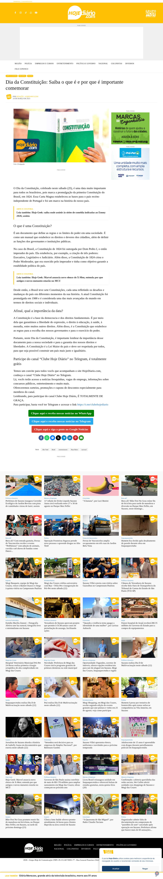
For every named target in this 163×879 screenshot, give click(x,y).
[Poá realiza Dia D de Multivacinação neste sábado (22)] (62, 687)
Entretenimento (49, 580)
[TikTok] (26, 13)
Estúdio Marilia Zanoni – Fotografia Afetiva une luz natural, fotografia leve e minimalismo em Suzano (23, 625)
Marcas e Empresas (50, 498)
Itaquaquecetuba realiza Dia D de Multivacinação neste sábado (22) (21, 703)
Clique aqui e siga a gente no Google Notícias (61, 429)
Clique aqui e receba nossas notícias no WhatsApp (61, 413)
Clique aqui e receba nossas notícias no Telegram (61, 421)
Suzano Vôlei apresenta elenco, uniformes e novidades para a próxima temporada (100, 745)
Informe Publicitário (12, 620)
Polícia (46, 538)
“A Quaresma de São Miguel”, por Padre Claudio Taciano (98, 820)
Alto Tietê (45, 449)
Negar (145, 868)
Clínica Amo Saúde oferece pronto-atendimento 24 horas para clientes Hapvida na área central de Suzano (60, 822)
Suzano (85, 580)
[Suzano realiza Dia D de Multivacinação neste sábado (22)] (139, 647)
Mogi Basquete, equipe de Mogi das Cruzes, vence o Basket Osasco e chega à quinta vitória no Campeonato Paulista (24, 586)
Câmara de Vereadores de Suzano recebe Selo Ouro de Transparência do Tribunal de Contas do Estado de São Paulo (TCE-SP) (138, 587)
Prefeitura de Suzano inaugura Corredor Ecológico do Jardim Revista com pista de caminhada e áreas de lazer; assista (24, 503)
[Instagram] (21, 13)
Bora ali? (124, 498)
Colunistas (86, 498)
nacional (84, 449)
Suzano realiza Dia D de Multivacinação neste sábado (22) (136, 664)
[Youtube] (36, 13)
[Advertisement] (81, 43)
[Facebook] (15, 13)
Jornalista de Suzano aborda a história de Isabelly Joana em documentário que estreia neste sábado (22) (23, 745)
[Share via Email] (81, 437)
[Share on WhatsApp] (46, 437)
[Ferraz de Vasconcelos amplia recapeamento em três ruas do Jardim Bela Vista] (101, 525)
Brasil (53, 449)
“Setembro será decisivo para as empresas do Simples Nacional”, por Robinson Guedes (60, 745)
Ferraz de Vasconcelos (90, 538)
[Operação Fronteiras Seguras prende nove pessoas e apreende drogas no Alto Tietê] (62, 525)
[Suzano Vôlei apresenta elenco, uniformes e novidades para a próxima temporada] (101, 727)
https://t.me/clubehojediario (92, 404)
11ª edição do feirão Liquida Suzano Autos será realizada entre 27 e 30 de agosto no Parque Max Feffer (60, 503)
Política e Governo (12, 498)
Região (30, 76)
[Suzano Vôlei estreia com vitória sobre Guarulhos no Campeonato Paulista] (101, 568)
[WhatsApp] (31, 13)
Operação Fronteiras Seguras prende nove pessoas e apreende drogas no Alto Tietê (62, 543)
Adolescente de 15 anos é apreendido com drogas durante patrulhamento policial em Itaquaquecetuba (138, 745)
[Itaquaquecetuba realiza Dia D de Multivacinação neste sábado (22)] (24, 687)
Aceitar (115, 868)
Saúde (8, 700)
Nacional (22, 76)
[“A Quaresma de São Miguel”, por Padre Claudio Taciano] (101, 804)
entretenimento (63, 449)
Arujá (123, 620)
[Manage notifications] (157, 873)
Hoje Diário (74, 449)
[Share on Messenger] (52, 437)
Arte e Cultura (11, 76)
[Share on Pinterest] (75, 437)
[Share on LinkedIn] (69, 437)
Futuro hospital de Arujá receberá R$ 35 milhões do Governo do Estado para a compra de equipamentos (139, 625)
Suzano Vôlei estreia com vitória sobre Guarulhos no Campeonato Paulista (100, 584)
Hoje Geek (9, 777)
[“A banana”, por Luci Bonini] (101, 485)
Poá (45, 700)
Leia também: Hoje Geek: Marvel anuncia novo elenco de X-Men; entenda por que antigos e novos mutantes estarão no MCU (60, 279)
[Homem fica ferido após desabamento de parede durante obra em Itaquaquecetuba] (139, 525)
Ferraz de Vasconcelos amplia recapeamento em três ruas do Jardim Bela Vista (99, 543)
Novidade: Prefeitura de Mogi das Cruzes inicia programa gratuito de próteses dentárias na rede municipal (60, 665)
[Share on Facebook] (41, 437)
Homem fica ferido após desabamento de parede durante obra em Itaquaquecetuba (138, 543)
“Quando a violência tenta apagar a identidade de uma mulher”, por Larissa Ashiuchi (100, 625)
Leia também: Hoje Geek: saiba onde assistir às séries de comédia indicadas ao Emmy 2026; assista (61, 214)
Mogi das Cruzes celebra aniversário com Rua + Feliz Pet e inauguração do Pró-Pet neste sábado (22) (61, 586)
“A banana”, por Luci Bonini (95, 501)
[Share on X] (58, 437)
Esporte (8, 580)
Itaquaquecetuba (127, 538)
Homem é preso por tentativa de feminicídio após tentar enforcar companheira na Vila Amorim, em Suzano (136, 706)
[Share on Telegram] (64, 437)
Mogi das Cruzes (11, 660)
